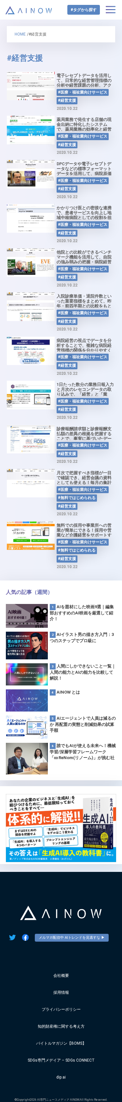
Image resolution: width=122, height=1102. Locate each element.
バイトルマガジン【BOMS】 (61, 1043)
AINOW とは (68, 692)
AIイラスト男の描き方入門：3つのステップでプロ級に (82, 637)
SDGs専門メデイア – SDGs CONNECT (61, 1060)
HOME (20, 34)
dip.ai (61, 1077)
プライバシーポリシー (61, 1009)
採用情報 (61, 992)
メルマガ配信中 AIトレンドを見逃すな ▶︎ (72, 937)
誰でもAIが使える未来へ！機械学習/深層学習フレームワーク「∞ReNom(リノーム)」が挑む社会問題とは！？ (83, 752)
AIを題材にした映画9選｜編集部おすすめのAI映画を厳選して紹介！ (82, 612)
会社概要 (61, 975)
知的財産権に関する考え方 (61, 1026)
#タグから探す (84, 9)
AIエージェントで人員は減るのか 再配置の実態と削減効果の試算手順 (83, 724)
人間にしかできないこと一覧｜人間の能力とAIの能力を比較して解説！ (83, 672)
